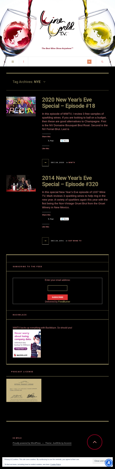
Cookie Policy (55, 464)
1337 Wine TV (74, 241)
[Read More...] (45, 162)
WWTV (71, 162)
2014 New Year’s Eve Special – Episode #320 (70, 181)
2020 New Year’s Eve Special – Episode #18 (68, 102)
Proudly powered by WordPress (27, 443)
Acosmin (68, 443)
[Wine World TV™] (57, 25)
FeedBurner (64, 301)
